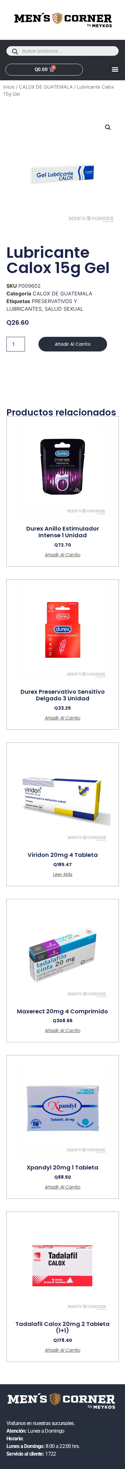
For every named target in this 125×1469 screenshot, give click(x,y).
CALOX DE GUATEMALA (46, 87)
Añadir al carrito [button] (62, 555)
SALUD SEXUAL (64, 309)
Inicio (9, 87)
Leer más (62, 874)
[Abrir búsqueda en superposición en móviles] (62, 51)
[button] (115, 69)
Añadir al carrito (73, 344)
